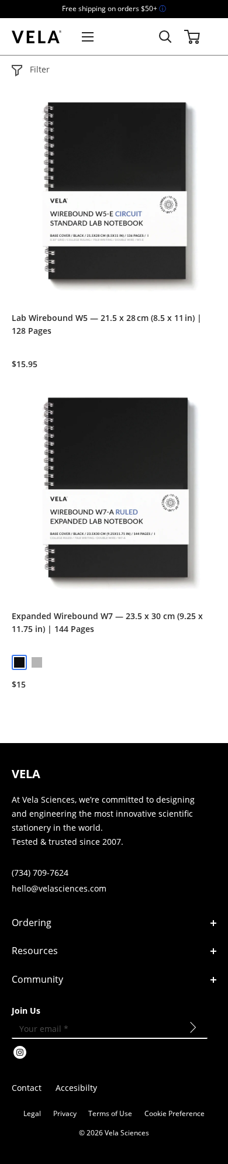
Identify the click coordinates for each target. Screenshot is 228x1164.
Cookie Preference (174, 1113)
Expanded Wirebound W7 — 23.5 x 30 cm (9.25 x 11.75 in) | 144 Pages (107, 622)
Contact (27, 1087)
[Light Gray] (37, 662)
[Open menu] (88, 37)
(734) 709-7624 (40, 872)
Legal (32, 1113)
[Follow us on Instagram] (20, 1054)
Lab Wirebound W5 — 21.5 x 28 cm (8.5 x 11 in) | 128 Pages (107, 324)
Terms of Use (110, 1113)
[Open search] (165, 36)
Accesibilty (76, 1087)
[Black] (19, 662)
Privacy (65, 1113)
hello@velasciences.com (59, 888)
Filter (40, 69)
